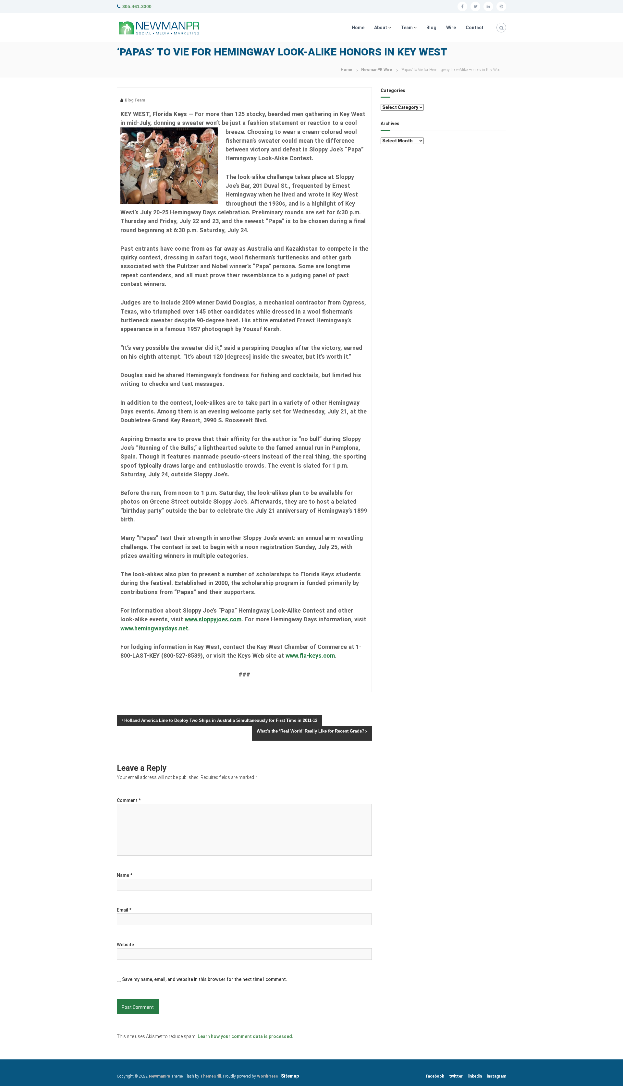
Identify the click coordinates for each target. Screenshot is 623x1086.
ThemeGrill (210, 1076)
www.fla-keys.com (310, 655)
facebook (435, 1076)
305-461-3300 (137, 6)
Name (124, 875)
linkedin (475, 1076)
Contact (474, 27)
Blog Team (135, 100)
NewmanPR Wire (376, 69)
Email (124, 910)
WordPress (267, 1076)
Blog (431, 27)
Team (407, 27)
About (380, 27)
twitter (456, 1076)
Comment (129, 800)
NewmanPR (159, 1076)
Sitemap (290, 1076)
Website (125, 944)
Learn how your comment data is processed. (245, 1036)
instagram (496, 1076)
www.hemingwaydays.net (154, 628)
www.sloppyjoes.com (213, 619)
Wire (451, 27)
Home (358, 27)
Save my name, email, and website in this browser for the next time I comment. (204, 979)
